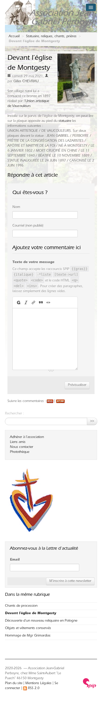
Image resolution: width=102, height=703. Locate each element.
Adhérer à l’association (27, 437)
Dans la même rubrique (27, 595)
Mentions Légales (38, 683)
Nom (16, 207)
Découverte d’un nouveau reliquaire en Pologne (41, 621)
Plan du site (13, 683)
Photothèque (19, 452)
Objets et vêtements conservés (28, 628)
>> (92, 421)
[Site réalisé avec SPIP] (89, 683)
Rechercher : (14, 414)
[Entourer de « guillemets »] (48, 302)
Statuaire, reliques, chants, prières (51, 36)
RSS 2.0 (33, 688)
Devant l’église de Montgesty (30, 613)
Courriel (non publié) (27, 226)
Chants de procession (21, 606)
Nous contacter (21, 447)
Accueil (14, 36)
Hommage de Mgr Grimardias (28, 636)
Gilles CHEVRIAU (26, 81)
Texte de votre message (33, 262)
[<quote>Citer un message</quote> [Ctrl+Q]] (41, 302)
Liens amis (18, 442)
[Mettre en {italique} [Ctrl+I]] (26, 302)
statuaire (64, 121)
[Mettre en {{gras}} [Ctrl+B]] (18, 302)
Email (15, 560)
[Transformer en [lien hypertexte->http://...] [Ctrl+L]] (33, 302)
